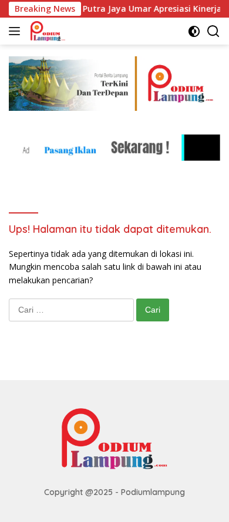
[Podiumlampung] (46, 31)
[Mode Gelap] (194, 31)
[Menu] (17, 31)
